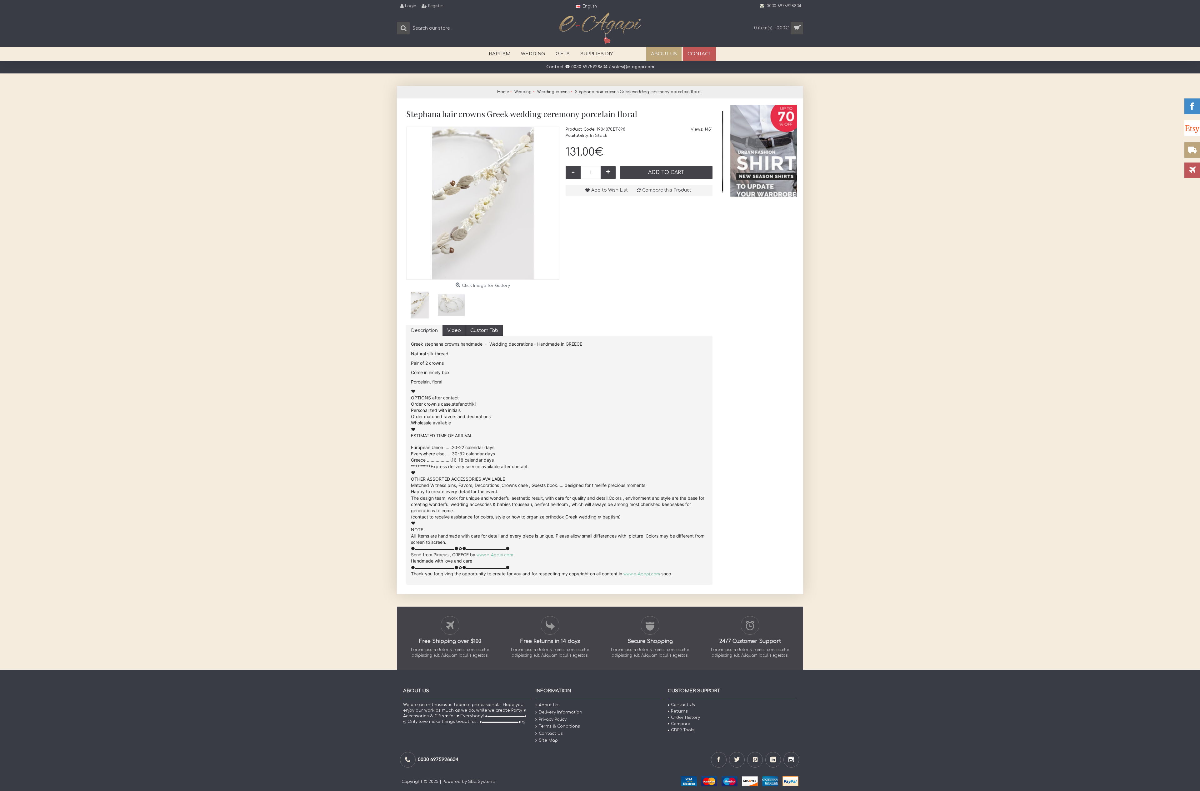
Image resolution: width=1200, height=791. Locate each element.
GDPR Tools (682, 730)
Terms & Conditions (559, 726)
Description (424, 330)
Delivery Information (560, 712)
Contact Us (551, 733)
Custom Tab (484, 330)
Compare (680, 724)
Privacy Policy (553, 719)
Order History (685, 717)
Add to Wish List (609, 190)
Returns (679, 711)
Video (454, 330)
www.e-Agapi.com (495, 555)
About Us (548, 705)
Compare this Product (666, 190)
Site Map (548, 740)
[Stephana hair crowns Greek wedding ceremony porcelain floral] (482, 203)
